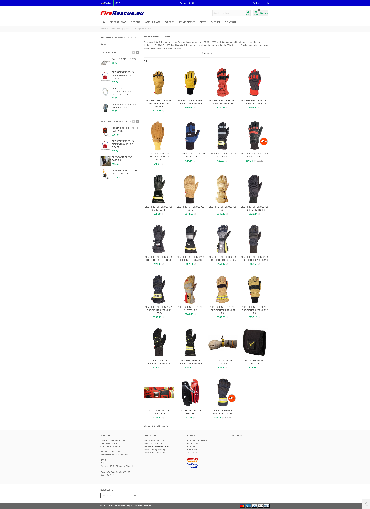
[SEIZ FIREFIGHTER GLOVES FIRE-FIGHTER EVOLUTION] (223, 239)
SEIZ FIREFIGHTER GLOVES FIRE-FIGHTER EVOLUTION (222, 258)
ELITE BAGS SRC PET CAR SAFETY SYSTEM (125, 171)
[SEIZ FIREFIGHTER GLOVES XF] (223, 189)
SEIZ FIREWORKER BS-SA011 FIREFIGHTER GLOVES (158, 157)
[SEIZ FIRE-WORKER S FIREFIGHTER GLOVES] (159, 342)
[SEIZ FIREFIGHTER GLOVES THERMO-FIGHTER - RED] (223, 82)
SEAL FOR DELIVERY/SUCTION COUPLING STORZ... (122, 91)
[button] (133, 52)
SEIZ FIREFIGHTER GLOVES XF (222, 208)
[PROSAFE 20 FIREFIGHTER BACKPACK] (105, 132)
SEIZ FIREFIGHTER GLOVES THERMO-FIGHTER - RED (222, 102)
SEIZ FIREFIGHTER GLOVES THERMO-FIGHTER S (254, 208)
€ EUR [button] (117, 3)
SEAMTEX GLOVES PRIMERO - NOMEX (222, 412)
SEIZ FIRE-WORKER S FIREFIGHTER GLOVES (159, 362)
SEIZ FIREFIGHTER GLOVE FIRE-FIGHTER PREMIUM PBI (223, 310)
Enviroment (187, 22)
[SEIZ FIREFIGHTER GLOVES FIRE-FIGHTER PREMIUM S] (255, 239)
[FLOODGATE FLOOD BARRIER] (105, 161)
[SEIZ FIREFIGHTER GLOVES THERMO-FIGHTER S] (255, 189)
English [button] (107, 3)
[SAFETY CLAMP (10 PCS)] (105, 63)
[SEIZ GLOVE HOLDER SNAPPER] (191, 393)
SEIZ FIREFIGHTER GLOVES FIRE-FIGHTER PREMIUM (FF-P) (158, 310)
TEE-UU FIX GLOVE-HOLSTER (254, 362)
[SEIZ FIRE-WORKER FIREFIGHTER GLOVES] (191, 342)
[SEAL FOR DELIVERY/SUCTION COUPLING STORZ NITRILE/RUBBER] (105, 92)
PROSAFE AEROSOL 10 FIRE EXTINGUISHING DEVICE (123, 75)
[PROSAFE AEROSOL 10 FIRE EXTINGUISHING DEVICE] (105, 76)
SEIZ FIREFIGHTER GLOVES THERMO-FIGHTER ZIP (254, 102)
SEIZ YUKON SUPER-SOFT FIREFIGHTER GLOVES (191, 102)
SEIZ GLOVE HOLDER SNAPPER (190, 412)
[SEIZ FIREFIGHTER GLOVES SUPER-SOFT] (159, 189)
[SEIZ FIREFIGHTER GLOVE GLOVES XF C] (191, 289)
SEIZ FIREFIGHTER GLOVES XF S (190, 208)
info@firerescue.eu (160, 446)
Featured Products (113, 121)
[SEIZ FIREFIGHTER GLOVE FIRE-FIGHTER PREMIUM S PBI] (255, 289)
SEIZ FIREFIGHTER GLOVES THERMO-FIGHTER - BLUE (158, 258)
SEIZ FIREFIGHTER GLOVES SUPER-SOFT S (254, 155)
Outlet (215, 22)
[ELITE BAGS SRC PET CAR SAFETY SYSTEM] (105, 174)
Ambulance (153, 22)
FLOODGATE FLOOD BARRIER (122, 158)
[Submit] (135, 495)
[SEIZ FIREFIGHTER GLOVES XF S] (191, 189)
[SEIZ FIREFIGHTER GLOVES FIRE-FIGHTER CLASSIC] (191, 239)
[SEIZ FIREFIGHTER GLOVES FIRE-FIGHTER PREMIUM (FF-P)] (159, 289)
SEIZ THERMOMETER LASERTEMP (158, 412)
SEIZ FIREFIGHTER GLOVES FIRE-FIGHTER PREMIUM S (254, 258)
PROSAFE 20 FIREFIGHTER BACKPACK (125, 129)
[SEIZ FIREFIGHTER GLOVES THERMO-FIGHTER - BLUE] (159, 239)
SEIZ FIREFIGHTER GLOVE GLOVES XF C (191, 308)
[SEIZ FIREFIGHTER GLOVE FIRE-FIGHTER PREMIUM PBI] (223, 289)
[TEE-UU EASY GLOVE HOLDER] (223, 342)
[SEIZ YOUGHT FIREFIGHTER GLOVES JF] (223, 136)
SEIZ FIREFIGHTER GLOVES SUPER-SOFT (158, 208)
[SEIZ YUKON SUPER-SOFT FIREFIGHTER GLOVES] (191, 82)
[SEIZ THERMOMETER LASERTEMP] (159, 393)
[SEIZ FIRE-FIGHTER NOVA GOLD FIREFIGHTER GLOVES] (159, 82)
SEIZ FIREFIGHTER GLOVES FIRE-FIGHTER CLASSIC (190, 258)
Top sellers (108, 52)
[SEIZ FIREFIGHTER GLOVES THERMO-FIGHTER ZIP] (255, 82)
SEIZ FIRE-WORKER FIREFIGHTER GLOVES (191, 362)
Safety (170, 22)
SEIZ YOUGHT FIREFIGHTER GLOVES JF (223, 155)
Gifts (202, 22)
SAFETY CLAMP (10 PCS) (124, 59)
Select (147, 61)
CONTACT (230, 22)
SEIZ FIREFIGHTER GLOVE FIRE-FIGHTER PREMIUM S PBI (255, 310)
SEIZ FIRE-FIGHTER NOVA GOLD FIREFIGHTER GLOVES (158, 103)
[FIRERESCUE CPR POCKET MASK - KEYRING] (105, 108)
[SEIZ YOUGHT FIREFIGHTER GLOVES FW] (191, 136)
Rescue (136, 22)
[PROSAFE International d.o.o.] (122, 13)
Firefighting (118, 22)
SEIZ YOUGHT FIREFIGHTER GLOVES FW (191, 155)
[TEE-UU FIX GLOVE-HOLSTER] (255, 342)
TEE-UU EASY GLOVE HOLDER (222, 362)
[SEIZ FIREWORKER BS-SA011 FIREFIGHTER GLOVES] (159, 136)
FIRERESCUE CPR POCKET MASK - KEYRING (125, 105)
